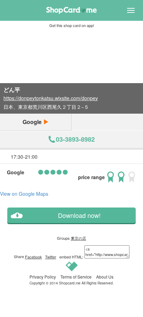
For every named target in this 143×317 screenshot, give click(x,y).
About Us (104, 277)
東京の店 (78, 238)
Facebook (33, 256)
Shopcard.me (70, 282)
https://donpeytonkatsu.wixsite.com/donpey (50, 98)
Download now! (79, 215)
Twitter (50, 256)
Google (33, 122)
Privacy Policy (43, 277)
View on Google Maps (24, 193)
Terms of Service (76, 277)
